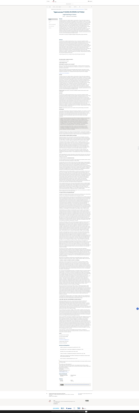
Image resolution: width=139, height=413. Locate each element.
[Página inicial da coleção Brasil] (49, 402)
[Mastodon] (54, 403)
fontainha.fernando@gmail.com (64, 339)
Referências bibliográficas (52, 24)
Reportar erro (138, 148)
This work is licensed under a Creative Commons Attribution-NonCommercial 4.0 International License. (77, 384)
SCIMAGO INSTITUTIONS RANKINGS (71, 16)
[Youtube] (57, 403)
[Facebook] (56, 403)
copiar (86, 9)
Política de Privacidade (81, 411)
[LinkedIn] (55, 403)
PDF (79, 6)
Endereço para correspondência (64, 73)
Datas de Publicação (51, 26)
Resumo (70, 6)
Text (49, 22)
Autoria (64, 16)
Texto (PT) (75, 6)
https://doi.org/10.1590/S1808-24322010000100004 (77, 9)
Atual (57, 6)
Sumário (50, 6)
